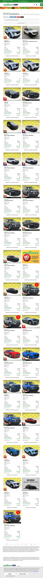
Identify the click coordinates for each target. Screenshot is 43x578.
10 (26, 544)
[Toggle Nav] (41, 4)
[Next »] (37, 544)
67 (34, 544)
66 (31, 544)
